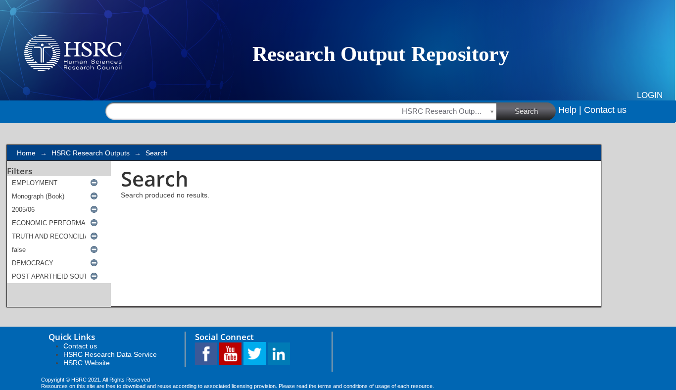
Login (650, 95)
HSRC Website (86, 363)
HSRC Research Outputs (90, 153)
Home (26, 153)
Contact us (605, 110)
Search (526, 111)
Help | (569, 110)
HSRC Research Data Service (110, 354)
